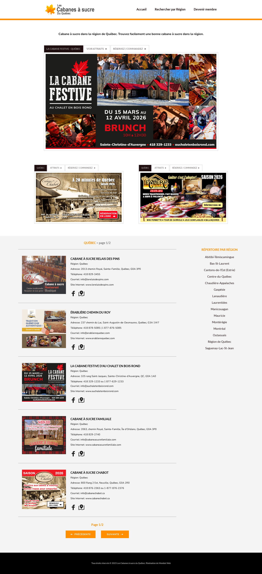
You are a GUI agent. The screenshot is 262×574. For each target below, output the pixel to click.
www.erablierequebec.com (100, 338)
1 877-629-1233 (114, 381)
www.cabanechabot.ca (98, 498)
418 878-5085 (91, 328)
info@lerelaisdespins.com (95, 279)
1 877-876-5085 (111, 328)
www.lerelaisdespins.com (100, 284)
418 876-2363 (91, 488)
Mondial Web (165, 563)
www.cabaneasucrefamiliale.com (103, 444)
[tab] (64, 48)
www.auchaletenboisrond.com (102, 391)
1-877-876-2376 (114, 488)
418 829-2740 (91, 434)
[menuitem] (141, 9)
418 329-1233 (91, 381)
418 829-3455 (91, 274)
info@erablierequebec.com (95, 333)
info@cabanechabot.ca (93, 493)
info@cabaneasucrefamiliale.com (98, 439)
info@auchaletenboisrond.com (97, 386)
